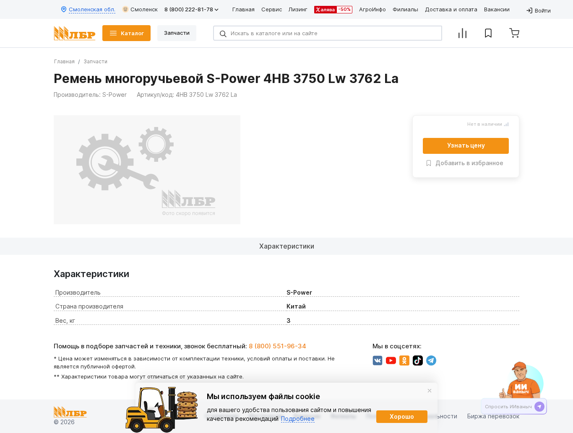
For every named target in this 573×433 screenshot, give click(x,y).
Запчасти (95, 61)
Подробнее (298, 418)
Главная (243, 9)
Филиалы (405, 9)
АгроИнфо (372, 9)
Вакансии (497, 9)
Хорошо (402, 416)
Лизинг (298, 9)
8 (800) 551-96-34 (277, 346)
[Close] (429, 391)
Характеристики (286, 246)
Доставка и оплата (451, 9)
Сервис (271, 9)
